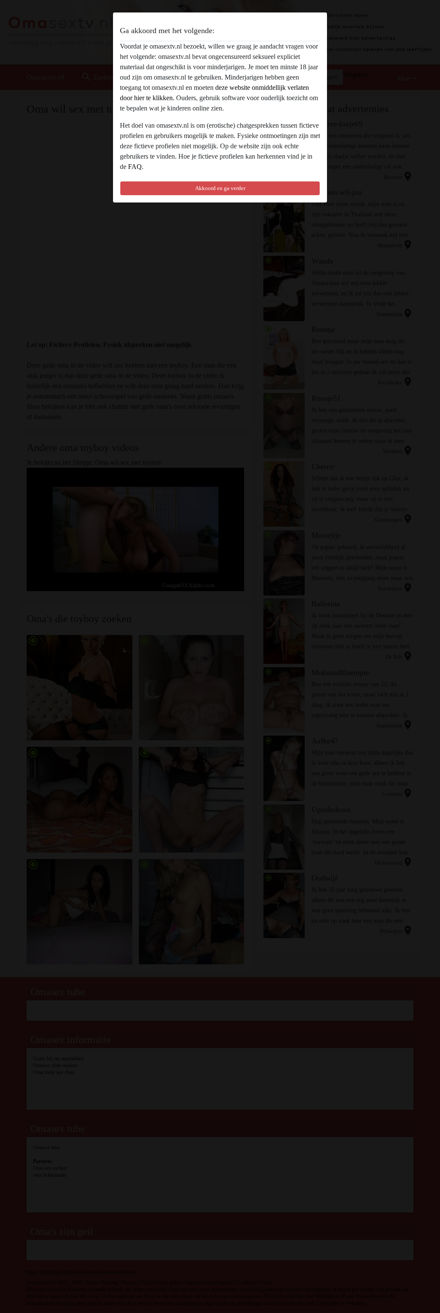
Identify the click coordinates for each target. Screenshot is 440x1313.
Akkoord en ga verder (220, 188)
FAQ (135, 166)
